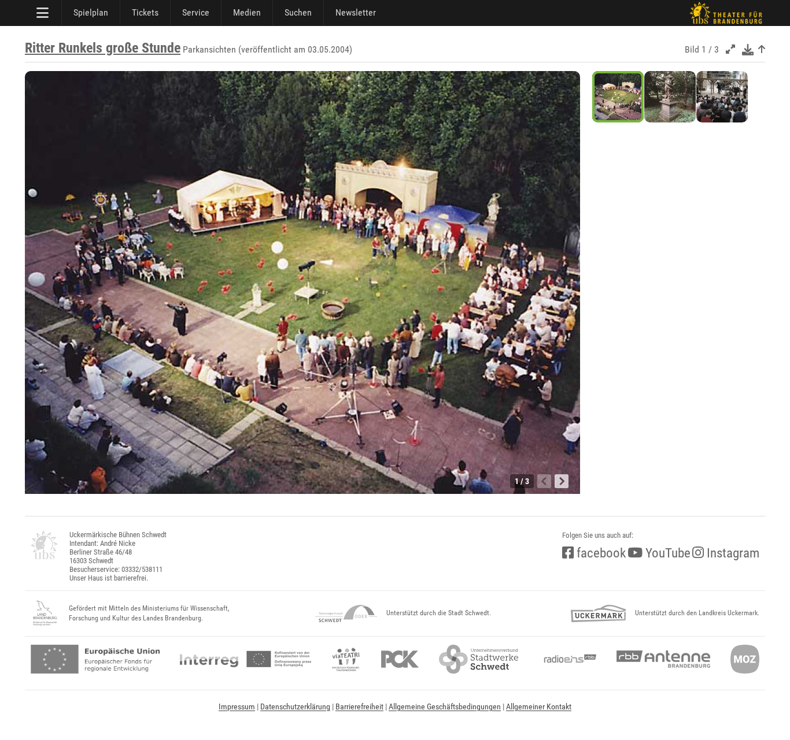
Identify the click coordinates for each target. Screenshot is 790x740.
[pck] (400, 659)
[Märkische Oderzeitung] (744, 659)
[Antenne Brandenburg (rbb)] (663, 659)
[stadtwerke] (479, 659)
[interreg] (245, 659)
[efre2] (95, 659)
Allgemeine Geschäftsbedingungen (445, 706)
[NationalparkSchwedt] (346, 613)
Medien (247, 12)
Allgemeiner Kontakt (538, 706)
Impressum (237, 706)
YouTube (667, 553)
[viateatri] (345, 659)
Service (195, 12)
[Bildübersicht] (761, 49)
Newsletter (355, 12)
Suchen (298, 12)
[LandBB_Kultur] (45, 613)
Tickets (145, 12)
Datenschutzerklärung (295, 706)
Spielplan (90, 12)
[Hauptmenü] (43, 12)
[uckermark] (598, 613)
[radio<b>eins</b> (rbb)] (567, 659)
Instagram (731, 553)
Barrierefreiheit (359, 706)
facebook (600, 553)
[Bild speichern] (748, 49)
